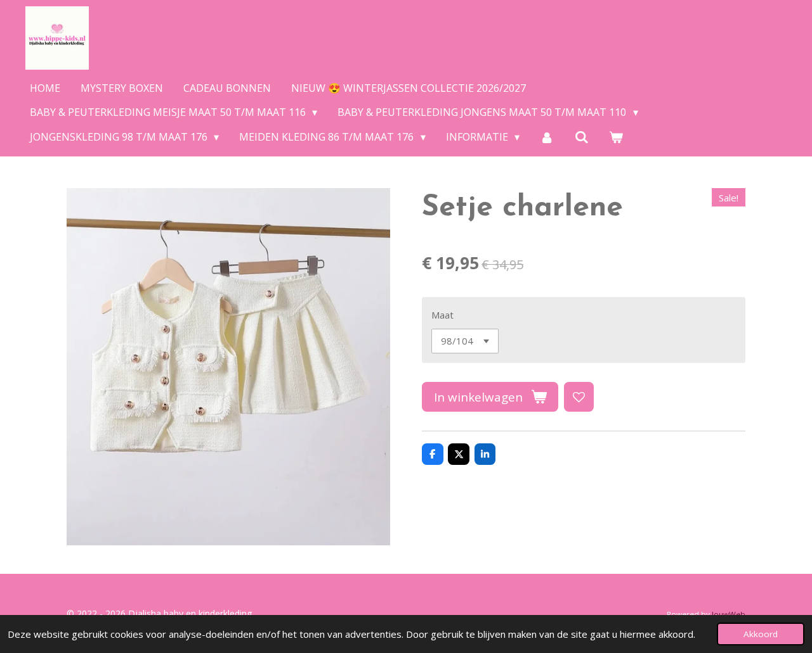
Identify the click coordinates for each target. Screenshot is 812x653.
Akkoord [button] (760, 634)
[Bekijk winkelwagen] (616, 137)
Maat (442, 314)
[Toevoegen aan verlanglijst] (579, 397)
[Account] (547, 137)
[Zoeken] (582, 137)
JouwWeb (728, 614)
